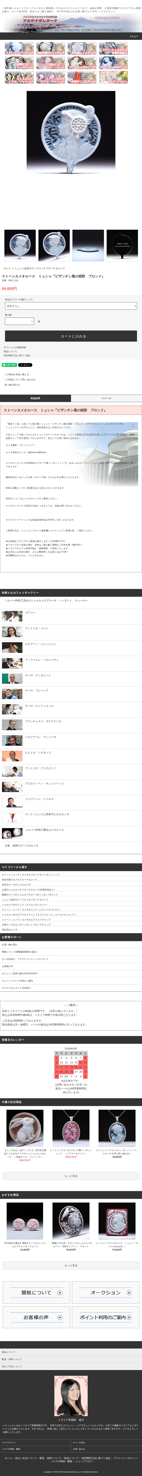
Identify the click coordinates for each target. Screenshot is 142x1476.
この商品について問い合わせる (20, 379)
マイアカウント (9, 1442)
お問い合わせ (79, 1449)
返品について (10, 351)
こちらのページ (31, 498)
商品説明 (35, 398)
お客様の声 (7, 966)
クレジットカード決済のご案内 (17, 980)
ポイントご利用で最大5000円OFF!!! (19, 973)
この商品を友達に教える (16, 374)
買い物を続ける (12, 384)
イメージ (106, 398)
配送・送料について (50, 1458)
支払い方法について (26, 1458)
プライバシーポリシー (125, 1458)
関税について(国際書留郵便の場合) (19, 952)
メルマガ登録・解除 (11, 1449)
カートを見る (79, 1442)
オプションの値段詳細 (15, 347)
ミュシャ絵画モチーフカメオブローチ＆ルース (40, 268)
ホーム (7, 268)
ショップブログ (83, 1461)
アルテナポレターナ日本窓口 (16, 988)
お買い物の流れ (11, 944)
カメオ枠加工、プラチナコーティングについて (25, 959)
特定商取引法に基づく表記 (17, 355)
